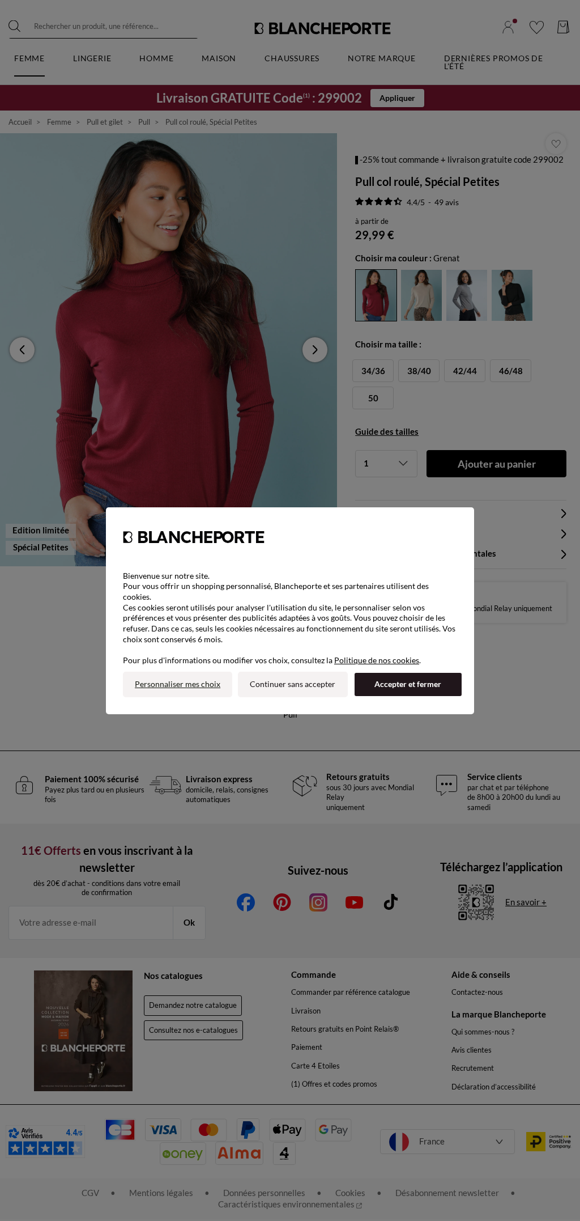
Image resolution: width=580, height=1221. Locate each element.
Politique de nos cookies (376, 660)
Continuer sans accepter (292, 684)
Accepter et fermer (407, 684)
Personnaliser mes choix (177, 684)
